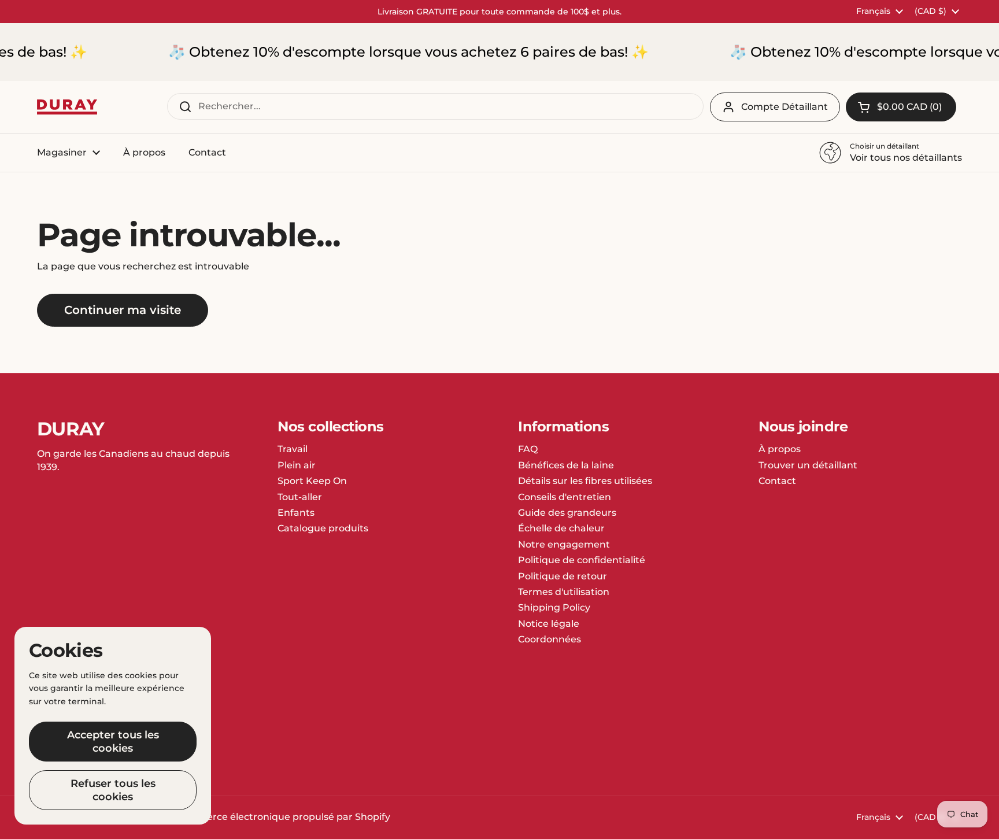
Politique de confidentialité (581, 560)
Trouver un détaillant (807, 465)
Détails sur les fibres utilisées (585, 480)
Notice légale (548, 623)
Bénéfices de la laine (566, 465)
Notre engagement (564, 544)
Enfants (296, 512)
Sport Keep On (312, 480)
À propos (779, 448)
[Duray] (67, 107)
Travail (293, 448)
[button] (901, 107)
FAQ (528, 448)
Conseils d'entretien (564, 496)
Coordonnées (549, 639)
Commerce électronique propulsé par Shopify (282, 816)
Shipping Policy (554, 607)
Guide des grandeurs (567, 512)
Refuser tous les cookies (113, 790)
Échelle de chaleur (561, 528)
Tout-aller (300, 496)
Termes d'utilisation (563, 591)
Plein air (297, 465)
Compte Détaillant (784, 106)
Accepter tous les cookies (113, 742)
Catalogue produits (323, 528)
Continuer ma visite (122, 310)
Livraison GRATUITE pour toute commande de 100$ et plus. (499, 12)
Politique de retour (562, 576)
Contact (777, 480)
